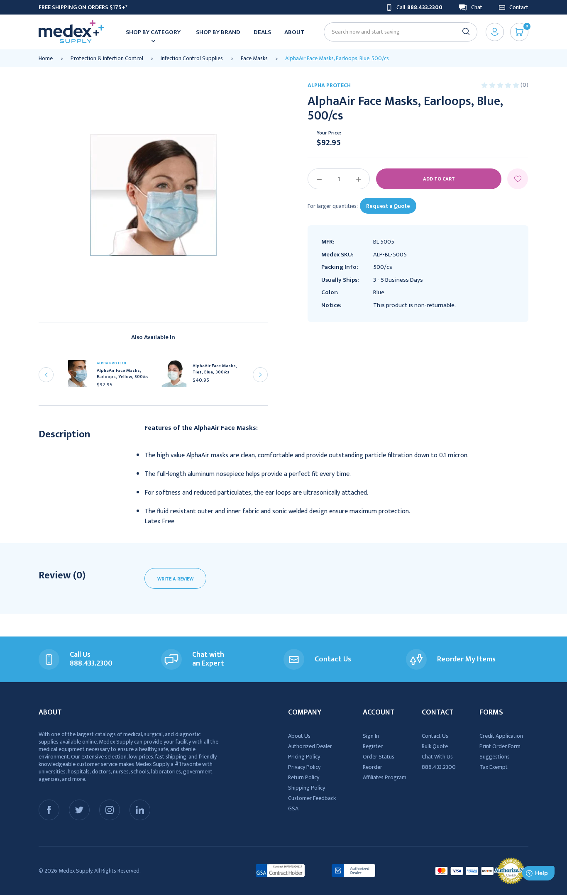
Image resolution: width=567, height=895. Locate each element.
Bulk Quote (435, 746)
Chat (476, 7)
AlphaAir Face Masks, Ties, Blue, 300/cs (215, 369)
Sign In (371, 736)
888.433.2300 (439, 767)
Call (419, 7)
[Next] (260, 374)
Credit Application (501, 736)
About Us (299, 736)
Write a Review (175, 579)
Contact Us (435, 736)
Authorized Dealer (310, 746)
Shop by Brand (218, 32)
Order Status (378, 756)
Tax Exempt (493, 767)
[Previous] (46, 374)
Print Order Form (500, 746)
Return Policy (303, 777)
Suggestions (494, 756)
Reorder (372, 767)
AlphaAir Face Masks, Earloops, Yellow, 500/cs (123, 374)
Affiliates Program (384, 777)
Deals (262, 32)
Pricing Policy (304, 756)
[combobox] (397, 32)
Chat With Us (437, 756)
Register (373, 746)
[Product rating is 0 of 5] (501, 85)
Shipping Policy (306, 788)
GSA (293, 808)
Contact (518, 7)
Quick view (81, 376)
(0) (524, 85)
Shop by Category (153, 32)
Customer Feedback (312, 798)
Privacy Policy (304, 767)
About (294, 32)
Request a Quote (388, 206)
